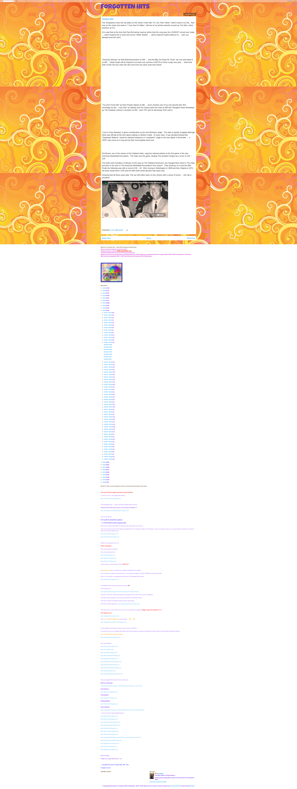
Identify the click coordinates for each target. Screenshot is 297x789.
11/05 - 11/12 (108, 332)
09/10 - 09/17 (108, 369)
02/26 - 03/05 (108, 439)
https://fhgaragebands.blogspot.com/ (109, 658)
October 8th (108, 359)
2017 (104, 310)
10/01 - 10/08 (108, 362)
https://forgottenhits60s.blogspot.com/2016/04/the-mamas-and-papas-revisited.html (121, 737)
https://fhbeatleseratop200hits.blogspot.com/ (111, 740)
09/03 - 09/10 (108, 372)
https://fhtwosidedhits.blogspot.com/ (109, 533)
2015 (104, 465)
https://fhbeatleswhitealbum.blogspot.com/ (111, 667)
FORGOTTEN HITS (125, 7)
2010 (104, 477)
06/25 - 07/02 (108, 397)
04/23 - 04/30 (108, 419)
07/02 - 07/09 (108, 394)
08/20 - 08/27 (108, 377)
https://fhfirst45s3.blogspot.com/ (108, 561)
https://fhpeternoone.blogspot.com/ (109, 692)
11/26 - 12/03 (108, 325)
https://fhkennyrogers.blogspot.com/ (109, 734)
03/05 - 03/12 (108, 437)
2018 (104, 308)
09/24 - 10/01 (108, 364)
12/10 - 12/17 (108, 320)
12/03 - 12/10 (108, 322)
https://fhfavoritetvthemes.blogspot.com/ (110, 655)
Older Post (191, 238)
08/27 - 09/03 (108, 374)
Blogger (192, 786)
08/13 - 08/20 (108, 379)
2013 (104, 469)
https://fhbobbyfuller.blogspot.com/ (109, 719)
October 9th (108, 357)
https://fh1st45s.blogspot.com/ (108, 555)
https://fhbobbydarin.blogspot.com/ (109, 579)
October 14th (108, 344)
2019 (104, 305)
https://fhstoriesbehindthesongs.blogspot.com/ (112, 673)
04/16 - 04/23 (108, 422)
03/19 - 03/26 (108, 432)
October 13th (108, 347)
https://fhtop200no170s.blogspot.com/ (110, 743)
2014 (104, 467)
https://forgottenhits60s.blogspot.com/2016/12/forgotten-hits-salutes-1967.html (120, 591)
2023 (104, 295)
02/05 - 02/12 (108, 446)
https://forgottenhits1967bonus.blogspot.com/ (129, 603)
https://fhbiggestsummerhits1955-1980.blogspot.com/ (114, 622)
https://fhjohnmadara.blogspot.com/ (109, 749)
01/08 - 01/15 (108, 456)
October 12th (108, 349)
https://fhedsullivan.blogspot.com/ (109, 652)
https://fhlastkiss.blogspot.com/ (108, 670)
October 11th (108, 352)
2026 (104, 288)
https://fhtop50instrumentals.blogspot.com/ (111, 661)
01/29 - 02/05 (108, 449)
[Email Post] (127, 230)
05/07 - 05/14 (108, 414)
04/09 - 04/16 (108, 424)
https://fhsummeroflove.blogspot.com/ (110, 616)
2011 (104, 474)
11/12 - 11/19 (108, 330)
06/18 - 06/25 (108, 399)
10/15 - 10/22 (108, 340)
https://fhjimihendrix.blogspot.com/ (109, 716)
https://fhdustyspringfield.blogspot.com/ (110, 725)
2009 (104, 479)
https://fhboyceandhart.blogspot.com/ (110, 731)
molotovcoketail (175, 786)
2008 (104, 482)
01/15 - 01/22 (108, 454)
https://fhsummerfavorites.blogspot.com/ (110, 637)
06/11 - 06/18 (108, 402)
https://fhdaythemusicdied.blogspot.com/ (110, 722)
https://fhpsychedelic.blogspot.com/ (109, 646)
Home (148, 238)
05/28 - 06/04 (108, 407)
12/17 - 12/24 (108, 317)
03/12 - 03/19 (108, 434)
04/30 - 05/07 (108, 417)
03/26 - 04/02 (108, 429)
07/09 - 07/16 (108, 392)
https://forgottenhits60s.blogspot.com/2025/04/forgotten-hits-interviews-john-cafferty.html (122, 710)
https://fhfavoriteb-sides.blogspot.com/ (110, 536)
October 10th (108, 354)
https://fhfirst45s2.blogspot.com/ (108, 558)
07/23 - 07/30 (108, 387)
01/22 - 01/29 (108, 451)
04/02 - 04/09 (108, 427)
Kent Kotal (159, 773)
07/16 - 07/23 (108, 389)
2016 (104, 462)
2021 (104, 300)
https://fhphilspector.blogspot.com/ (109, 728)
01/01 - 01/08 (108, 459)
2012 (104, 472)
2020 (104, 303)
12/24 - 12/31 (108, 315)
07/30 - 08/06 (108, 384)
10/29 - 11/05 (108, 335)
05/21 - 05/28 (108, 409)
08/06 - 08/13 (108, 382)
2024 (104, 293)
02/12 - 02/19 (108, 444)
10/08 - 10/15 (108, 342)
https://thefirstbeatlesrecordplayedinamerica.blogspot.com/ (115, 510)
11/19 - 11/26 (108, 327)
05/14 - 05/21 (108, 412)
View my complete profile (158, 782)
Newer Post (106, 238)
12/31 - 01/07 (108, 312)
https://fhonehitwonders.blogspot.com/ (110, 664)
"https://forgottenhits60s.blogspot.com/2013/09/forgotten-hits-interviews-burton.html (121, 686)
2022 (104, 298)
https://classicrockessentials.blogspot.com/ (111, 498)
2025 (104, 290)
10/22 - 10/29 (108, 337)
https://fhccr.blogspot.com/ (107, 649)
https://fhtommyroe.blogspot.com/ (109, 698)
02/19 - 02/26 (108, 442)
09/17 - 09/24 (108, 367)
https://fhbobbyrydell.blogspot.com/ (109, 704)
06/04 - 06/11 (108, 404)
